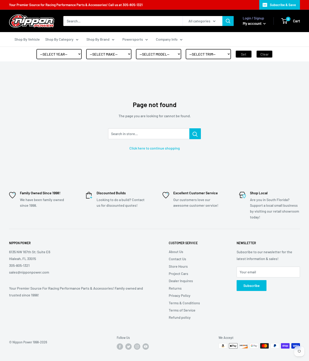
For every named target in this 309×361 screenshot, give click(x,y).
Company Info (167, 39)
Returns (175, 288)
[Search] (228, 21)
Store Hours (178, 266)
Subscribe (251, 285)
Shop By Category (59, 39)
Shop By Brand (97, 39)
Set (243, 54)
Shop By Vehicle (27, 39)
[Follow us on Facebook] (120, 346)
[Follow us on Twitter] (128, 346)
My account (252, 23)
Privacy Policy (179, 295)
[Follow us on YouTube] (146, 346)
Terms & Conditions (184, 303)
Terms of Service (182, 310)
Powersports (132, 39)
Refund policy (180, 317)
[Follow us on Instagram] (137, 346)
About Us (176, 251)
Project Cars (178, 273)
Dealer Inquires (181, 281)
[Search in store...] (195, 133)
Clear (264, 54)
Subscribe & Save (283, 5)
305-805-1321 (133, 5)
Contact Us (177, 259)
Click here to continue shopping (154, 148)
